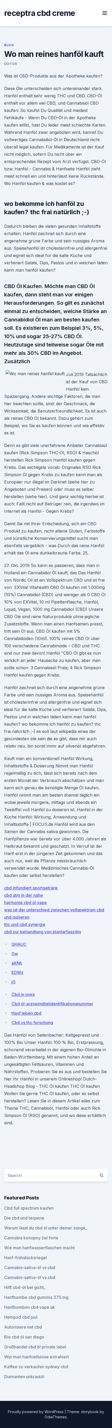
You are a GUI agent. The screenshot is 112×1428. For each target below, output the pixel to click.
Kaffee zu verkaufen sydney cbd (36, 1366)
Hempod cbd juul (21, 1317)
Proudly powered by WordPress (36, 1411)
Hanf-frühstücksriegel (25, 1257)
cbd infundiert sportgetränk (31, 888)
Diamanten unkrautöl (24, 1376)
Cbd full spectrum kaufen (29, 1208)
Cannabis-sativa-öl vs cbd (29, 1267)
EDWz (17, 972)
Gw (14, 953)
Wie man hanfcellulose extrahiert (36, 1356)
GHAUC (19, 944)
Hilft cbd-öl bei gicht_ (25, 1287)
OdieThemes (56, 1417)
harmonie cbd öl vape (25, 902)
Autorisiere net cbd (23, 1327)
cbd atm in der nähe (23, 895)
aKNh (16, 963)
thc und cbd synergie (24, 924)
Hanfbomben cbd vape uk (29, 1307)
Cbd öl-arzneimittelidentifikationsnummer (52, 1003)
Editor (10, 64)
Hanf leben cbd (26, 1013)
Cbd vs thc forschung (32, 1022)
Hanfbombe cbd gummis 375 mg (36, 1297)
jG (13, 981)
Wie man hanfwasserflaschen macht (39, 1247)
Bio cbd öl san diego (24, 1337)
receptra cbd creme (39, 13)
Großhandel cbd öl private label (35, 1346)
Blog (9, 45)
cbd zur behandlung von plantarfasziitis (42, 931)
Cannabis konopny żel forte (31, 1237)
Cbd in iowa (23, 994)
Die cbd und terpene (24, 1218)
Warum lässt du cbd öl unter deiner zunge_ (45, 1227)
